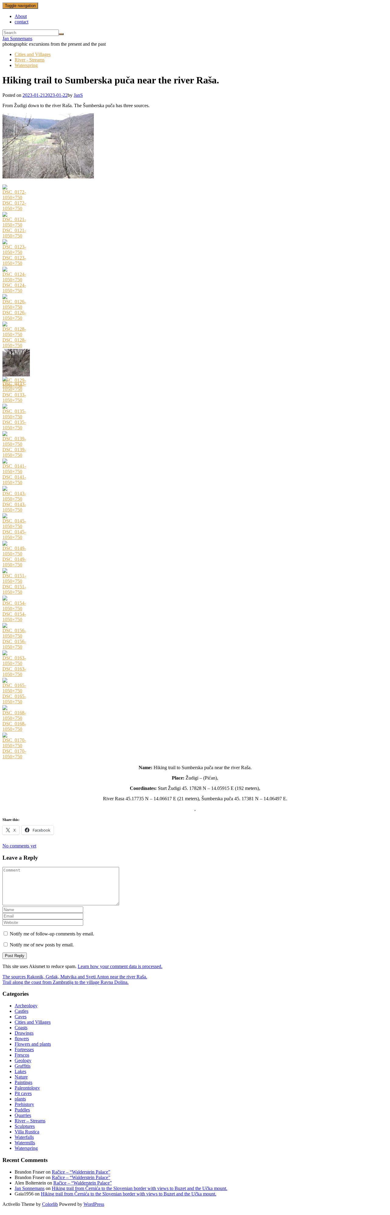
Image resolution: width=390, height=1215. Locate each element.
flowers (22, 1038)
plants (20, 1098)
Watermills (25, 1142)
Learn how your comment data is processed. (120, 966)
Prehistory (24, 1104)
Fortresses (24, 1049)
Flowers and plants (33, 1044)
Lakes (20, 1071)
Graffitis (22, 1066)
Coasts (21, 1027)
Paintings (23, 1082)
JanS (78, 95)
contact (21, 21)
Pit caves (23, 1093)
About (21, 16)
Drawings (24, 1033)
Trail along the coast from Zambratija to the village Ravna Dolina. (65, 982)
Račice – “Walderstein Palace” (81, 1171)
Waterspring (26, 65)
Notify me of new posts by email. (42, 944)
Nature (21, 1076)
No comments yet (19, 845)
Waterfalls (24, 1137)
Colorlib (50, 1204)
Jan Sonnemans (17, 38)
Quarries (23, 1115)
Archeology (26, 1005)
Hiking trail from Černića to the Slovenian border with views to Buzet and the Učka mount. (139, 1188)
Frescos (22, 1055)
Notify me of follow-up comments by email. (52, 933)
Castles (21, 1011)
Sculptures (25, 1126)
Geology (23, 1060)
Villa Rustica (27, 1131)
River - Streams (29, 59)
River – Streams (30, 1120)
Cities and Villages (33, 54)
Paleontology (27, 1087)
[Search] (61, 34)
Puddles (22, 1109)
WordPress (93, 1204)
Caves (21, 1016)
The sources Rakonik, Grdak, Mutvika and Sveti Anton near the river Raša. (74, 976)
